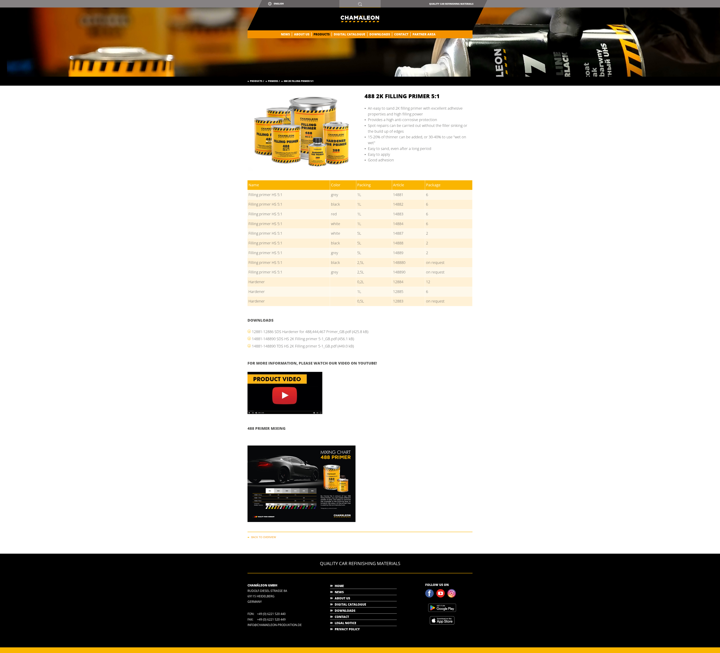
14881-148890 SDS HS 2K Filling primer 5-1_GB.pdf (303, 338)
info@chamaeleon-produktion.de (275, 625)
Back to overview (263, 536)
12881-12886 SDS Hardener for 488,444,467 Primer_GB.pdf (310, 331)
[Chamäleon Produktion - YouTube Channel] (441, 596)
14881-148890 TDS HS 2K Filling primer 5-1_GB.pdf (303, 346)
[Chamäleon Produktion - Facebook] (430, 596)
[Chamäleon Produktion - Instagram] (452, 596)
